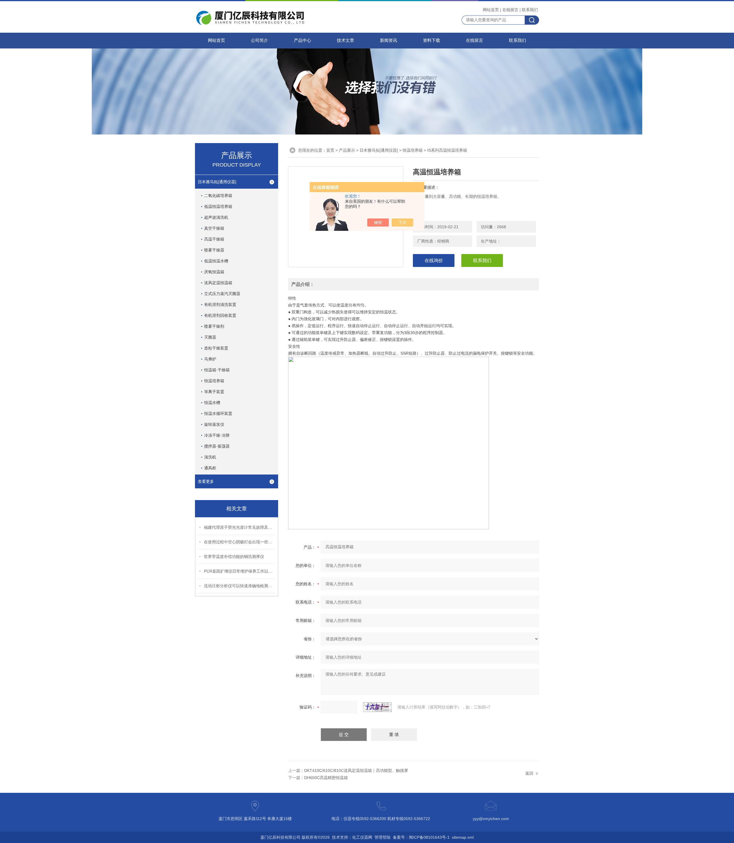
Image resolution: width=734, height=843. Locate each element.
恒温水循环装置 (218, 413)
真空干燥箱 (214, 228)
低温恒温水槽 (216, 261)
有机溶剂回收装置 (220, 315)
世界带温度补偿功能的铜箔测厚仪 (234, 556)
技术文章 (345, 40)
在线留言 (510, 9)
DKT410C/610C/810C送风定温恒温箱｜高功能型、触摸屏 (356, 770)
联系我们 (530, 9)
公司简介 (259, 40)
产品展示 (347, 150)
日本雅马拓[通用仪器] (217, 181)
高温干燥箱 (214, 239)
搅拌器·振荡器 (217, 446)
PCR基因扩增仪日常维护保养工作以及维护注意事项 (240, 571)
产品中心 (302, 40)
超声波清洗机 (216, 217)
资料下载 (431, 40)
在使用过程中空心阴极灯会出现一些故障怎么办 (240, 542)
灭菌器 (210, 337)
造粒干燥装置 (216, 348)
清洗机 (210, 457)
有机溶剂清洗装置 (220, 304)
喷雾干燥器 (214, 250)
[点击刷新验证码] (377, 707)
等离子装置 (214, 391)
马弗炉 (210, 359)
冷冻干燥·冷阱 (217, 435)
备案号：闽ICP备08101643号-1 (421, 837)
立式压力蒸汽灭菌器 (222, 293)
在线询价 (434, 260)
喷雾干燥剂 (214, 326)
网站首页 (491, 9)
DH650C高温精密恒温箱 (326, 777)
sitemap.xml (463, 837)
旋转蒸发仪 (214, 424)
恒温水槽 (212, 402)
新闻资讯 (388, 40)
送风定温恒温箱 (218, 282)
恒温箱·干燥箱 (217, 370)
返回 (529, 773)
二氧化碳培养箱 (218, 195)
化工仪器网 (362, 837)
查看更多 (206, 481)
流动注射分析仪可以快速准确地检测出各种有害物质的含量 (240, 586)
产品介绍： (302, 284)
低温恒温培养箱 (218, 206)
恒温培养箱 (214, 380)
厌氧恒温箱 (214, 272)
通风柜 (210, 468)
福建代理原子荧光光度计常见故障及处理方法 (240, 527)
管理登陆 (382, 837)
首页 (330, 150)
